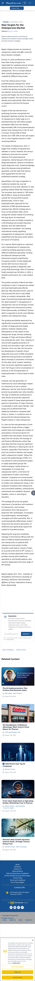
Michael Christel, (10, 847)
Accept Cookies (17, 977)
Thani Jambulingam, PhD (12, 732)
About (17, 864)
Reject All (17, 972)
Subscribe (25, 634)
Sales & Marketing (8, 650)
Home (5, 920)
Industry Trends (21, 650)
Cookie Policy (16, 963)
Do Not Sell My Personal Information (18, 876)
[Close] (33, 940)
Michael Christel (10, 769)
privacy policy (10, 639)
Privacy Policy (17, 878)
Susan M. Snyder (8, 808)
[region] (17, 959)
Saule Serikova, (20, 806)
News (20, 920)
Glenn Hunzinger (21, 847)
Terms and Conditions (17, 880)
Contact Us (17, 869)
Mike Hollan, (9, 693)
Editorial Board (17, 871)
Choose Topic (15, 8)
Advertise (17, 867)
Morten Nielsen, (10, 806)
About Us (13, 920)
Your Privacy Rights (17, 882)
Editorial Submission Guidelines (17, 873)
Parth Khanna (17, 693)
